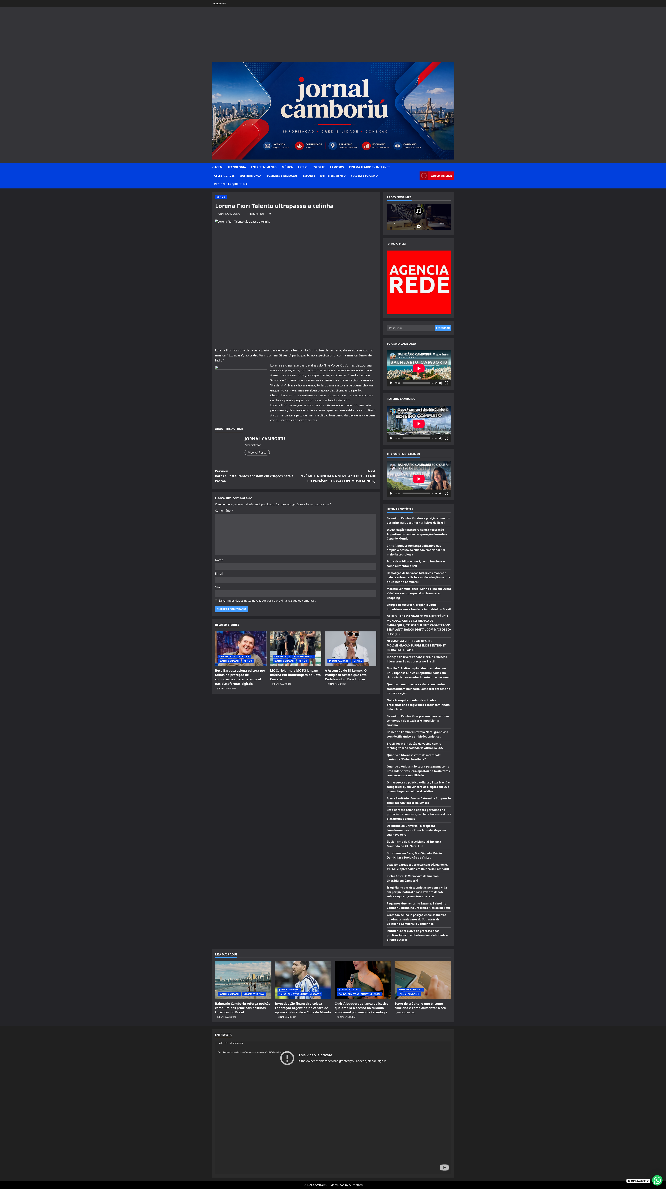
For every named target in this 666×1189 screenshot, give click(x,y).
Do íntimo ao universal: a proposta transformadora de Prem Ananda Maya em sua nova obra (416, 830)
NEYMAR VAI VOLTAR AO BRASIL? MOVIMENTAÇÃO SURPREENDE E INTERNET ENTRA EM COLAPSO (416, 645)
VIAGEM (217, 167)
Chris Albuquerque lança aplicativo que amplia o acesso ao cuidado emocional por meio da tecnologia (416, 550)
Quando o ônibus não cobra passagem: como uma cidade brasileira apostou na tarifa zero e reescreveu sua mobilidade (419, 771)
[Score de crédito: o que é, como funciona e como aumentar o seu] (423, 980)
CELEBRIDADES (224, 176)
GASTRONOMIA (250, 176)
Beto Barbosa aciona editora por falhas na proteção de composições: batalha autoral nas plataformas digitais (240, 677)
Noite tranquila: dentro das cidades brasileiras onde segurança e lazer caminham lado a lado (418, 704)
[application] (419, 368)
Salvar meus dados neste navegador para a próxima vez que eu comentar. (267, 600)
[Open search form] (416, 175)
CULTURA (244, 656)
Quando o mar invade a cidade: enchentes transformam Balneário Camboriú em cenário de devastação (418, 688)
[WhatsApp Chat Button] (657, 1180)
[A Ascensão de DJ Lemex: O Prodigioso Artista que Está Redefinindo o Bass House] (350, 648)
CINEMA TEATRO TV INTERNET (369, 167)
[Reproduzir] (391, 383)
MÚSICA (287, 167)
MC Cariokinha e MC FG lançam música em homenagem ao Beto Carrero (295, 674)
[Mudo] (441, 383)
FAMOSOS (337, 167)
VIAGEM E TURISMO (364, 176)
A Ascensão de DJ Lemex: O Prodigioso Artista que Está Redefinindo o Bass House (346, 674)
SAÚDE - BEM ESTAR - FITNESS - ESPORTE (300, 994)
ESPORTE (319, 167)
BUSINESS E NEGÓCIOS (282, 176)
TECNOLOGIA (237, 167)
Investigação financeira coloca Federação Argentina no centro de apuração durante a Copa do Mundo (417, 534)
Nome (219, 560)
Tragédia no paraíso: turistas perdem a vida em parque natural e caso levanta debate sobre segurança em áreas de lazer (417, 892)
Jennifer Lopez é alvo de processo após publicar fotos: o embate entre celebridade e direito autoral (417, 935)
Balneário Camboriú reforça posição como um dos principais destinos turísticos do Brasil (243, 1007)
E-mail (219, 573)
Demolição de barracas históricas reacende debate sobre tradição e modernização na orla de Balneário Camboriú (418, 577)
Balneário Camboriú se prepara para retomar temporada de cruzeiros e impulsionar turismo (418, 720)
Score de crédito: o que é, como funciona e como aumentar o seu (420, 1005)
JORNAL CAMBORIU (229, 213)
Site (217, 587)
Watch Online (441, 176)
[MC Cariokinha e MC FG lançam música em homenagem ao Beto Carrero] (296, 648)
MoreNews (337, 1185)
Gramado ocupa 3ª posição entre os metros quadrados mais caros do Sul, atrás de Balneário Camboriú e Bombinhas (416, 919)
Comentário (224, 510)
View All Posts (257, 452)
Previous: (254, 476)
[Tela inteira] (446, 383)
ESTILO (303, 167)
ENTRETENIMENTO (264, 167)
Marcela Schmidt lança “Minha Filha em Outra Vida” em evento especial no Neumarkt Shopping (419, 593)
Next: (338, 476)
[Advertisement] (333, 36)
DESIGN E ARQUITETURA (230, 184)
